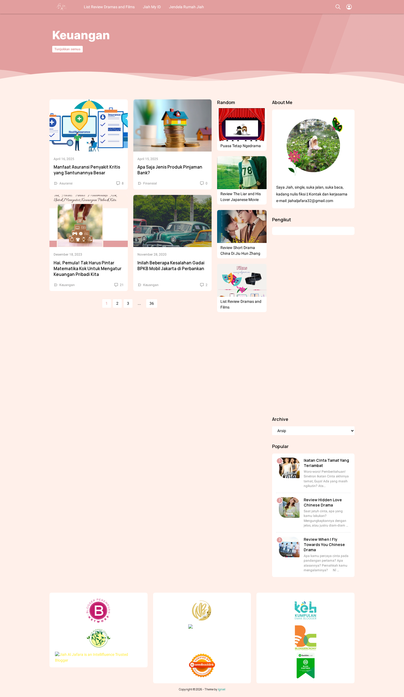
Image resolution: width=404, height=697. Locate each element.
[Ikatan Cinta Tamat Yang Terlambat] (289, 468)
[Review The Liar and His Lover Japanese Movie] (242, 172)
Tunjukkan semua (67, 49)
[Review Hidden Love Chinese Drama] (289, 507)
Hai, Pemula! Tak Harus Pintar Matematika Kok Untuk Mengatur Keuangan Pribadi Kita (87, 268)
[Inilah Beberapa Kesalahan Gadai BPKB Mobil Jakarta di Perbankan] (172, 221)
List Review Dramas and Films (109, 7)
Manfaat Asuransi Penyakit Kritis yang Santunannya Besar (87, 170)
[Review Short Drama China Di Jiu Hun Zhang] (242, 226)
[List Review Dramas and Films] (242, 280)
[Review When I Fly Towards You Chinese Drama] (289, 547)
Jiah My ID (152, 7)
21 (121, 285)
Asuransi (66, 183)
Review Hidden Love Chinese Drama (323, 502)
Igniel (221, 689)
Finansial (150, 183)
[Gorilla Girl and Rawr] (61, 7)
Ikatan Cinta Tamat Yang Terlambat (326, 463)
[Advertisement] (313, 325)
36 (152, 303)
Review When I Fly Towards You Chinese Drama (324, 544)
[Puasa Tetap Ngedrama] (242, 124)
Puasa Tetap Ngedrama (240, 146)
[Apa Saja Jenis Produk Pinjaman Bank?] (172, 125)
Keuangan (67, 285)
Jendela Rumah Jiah (186, 7)
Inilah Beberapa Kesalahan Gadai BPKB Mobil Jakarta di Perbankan (170, 265)
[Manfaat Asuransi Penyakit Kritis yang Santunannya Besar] (88, 125)
